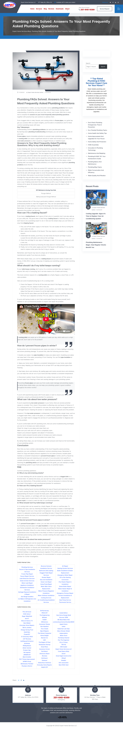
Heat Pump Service (65, 600)
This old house (27, 612)
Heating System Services (65, 568)
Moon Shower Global (63, 631)
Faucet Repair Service (27, 576)
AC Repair (65, 566)
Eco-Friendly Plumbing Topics (97, 130)
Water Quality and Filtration (97, 175)
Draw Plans (44, 647)
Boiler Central (27, 648)
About (67, 9)
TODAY (44, 619)
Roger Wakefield (27, 616)
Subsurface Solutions (44, 662)
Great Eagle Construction (63, 656)
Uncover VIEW (63, 617)
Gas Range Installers (27, 596)
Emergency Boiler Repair (65, 575)
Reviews (51, 9)
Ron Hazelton (44, 626)
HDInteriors (44, 622)
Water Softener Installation (46, 595)
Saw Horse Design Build (63, 615)
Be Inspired (27, 652)
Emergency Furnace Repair (65, 593)
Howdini (63, 660)
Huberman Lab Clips (63, 629)
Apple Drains (63, 624)
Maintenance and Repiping (96, 153)
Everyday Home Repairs (27, 625)
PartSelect (44, 651)
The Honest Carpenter (44, 633)
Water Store (63, 635)
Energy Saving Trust (27, 630)
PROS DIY (45, 613)
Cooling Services (46, 598)
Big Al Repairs (44, 631)
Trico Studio (44, 629)
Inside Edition (63, 613)
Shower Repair (46, 577)
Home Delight (44, 635)
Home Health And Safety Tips (97, 133)
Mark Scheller (27, 657)
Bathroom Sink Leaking (46, 570)
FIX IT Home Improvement (27, 659)
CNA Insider (63, 647)
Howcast (44, 660)
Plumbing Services (27, 567)
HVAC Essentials (93, 145)
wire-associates (63, 662)
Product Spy (27, 650)
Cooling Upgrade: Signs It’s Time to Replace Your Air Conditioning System (96, 216)
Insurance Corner (44, 649)
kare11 (27, 618)
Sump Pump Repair (46, 584)
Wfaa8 (64, 658)
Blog (45, 9)
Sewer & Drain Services (27, 581)
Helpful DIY (44, 667)
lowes (63, 626)
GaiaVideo (27, 632)
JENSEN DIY (27, 654)
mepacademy (63, 633)
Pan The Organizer (63, 640)
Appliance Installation (27, 585)
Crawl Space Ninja (63, 651)
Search (88, 63)
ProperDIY (27, 634)
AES (44, 640)
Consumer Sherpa (44, 624)
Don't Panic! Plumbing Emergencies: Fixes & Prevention (95, 125)
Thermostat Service (65, 602)
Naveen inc (44, 638)
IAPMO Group (27, 661)
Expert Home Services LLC (64, 649)
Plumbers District (27, 666)
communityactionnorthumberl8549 (63, 622)
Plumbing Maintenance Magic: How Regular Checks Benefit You (96, 245)
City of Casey (63, 642)
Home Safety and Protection (97, 142)
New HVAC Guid (63, 665)
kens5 (63, 653)
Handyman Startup (44, 644)
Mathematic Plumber (27, 664)
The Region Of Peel (44, 642)
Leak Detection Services (27, 578)
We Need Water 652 (63, 619)
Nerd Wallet (27, 623)
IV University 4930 (27, 636)
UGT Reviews (27, 639)
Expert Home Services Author (35, 92)
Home (32, 9)
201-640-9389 (88, 10)
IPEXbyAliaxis (27, 645)
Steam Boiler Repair (65, 586)
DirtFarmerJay (44, 610)
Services (39, 9)
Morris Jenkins (27, 627)
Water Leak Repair (27, 583)
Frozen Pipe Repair (27, 574)
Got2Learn (44, 658)
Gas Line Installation (46, 579)
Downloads (60, 9)
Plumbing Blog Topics (95, 167)
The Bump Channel (63, 638)
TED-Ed (63, 644)
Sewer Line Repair (46, 582)
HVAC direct (27, 614)
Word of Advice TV (27, 621)
